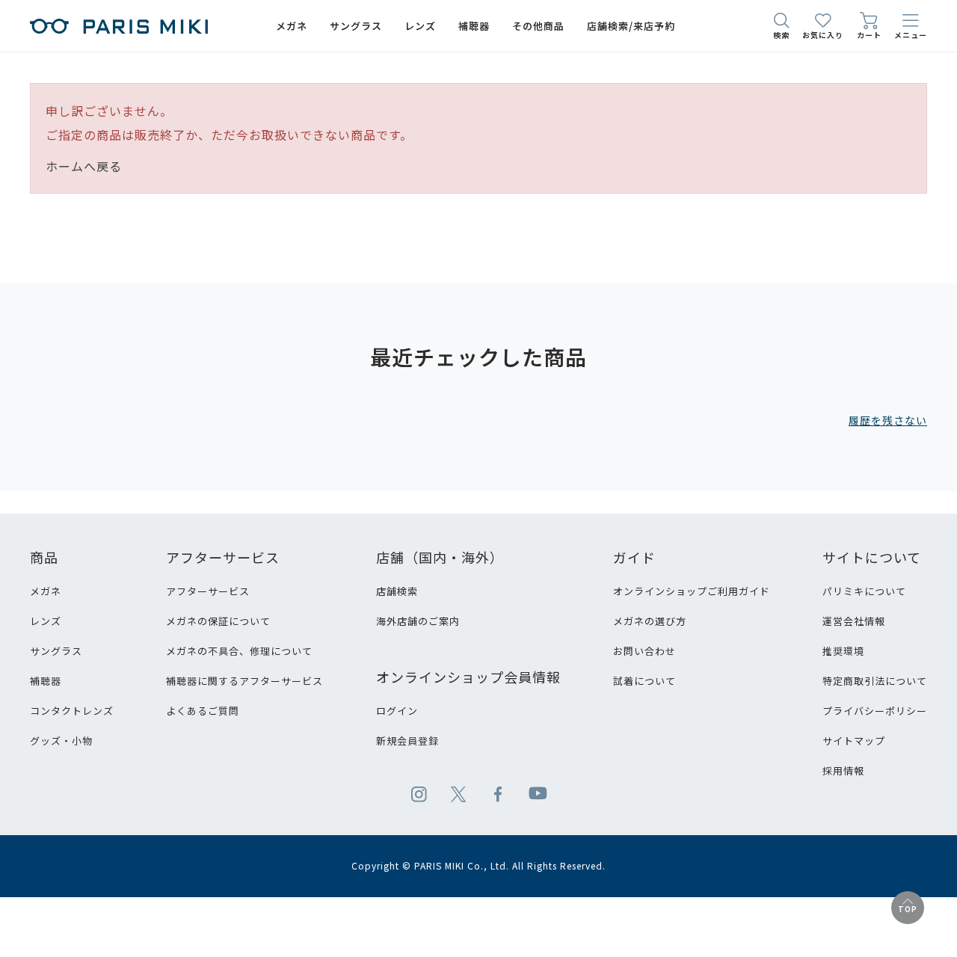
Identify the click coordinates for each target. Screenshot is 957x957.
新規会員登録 (407, 740)
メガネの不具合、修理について (239, 651)
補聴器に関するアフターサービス (244, 681)
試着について (644, 681)
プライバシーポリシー (874, 711)
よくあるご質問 (202, 711)
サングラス (56, 651)
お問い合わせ (644, 651)
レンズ (45, 621)
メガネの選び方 (649, 621)
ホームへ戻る (84, 166)
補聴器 (45, 681)
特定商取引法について (874, 681)
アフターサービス (208, 591)
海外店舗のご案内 (418, 621)
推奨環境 (843, 651)
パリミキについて (864, 591)
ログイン (397, 711)
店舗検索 (397, 591)
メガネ (45, 591)
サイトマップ (853, 740)
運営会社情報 (853, 621)
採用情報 (843, 770)
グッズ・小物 (61, 740)
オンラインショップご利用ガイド (691, 591)
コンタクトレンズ (72, 711)
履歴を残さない (888, 420)
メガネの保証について (218, 621)
